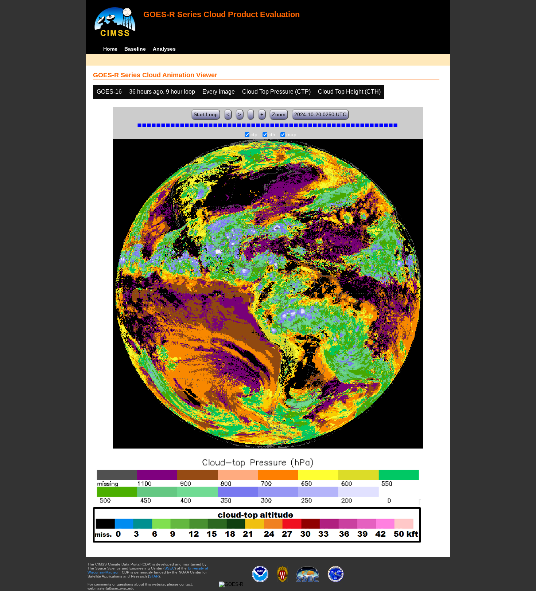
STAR (154, 576)
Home (110, 49)
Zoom (279, 114)
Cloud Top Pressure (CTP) (276, 92)
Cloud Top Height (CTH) (349, 92)
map (291, 135)
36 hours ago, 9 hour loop (162, 92)
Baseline (135, 49)
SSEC (169, 568)
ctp (253, 135)
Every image (218, 92)
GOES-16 (109, 92)
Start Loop (206, 114)
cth (271, 135)
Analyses (164, 49)
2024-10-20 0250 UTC (320, 114)
